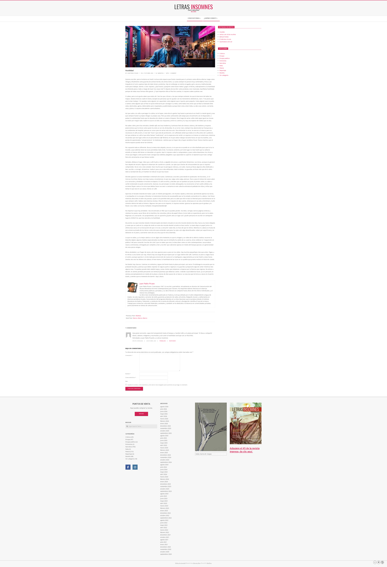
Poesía (222, 68)
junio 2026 (163, 411)
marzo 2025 (164, 448)
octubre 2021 (164, 537)
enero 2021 (164, 544)
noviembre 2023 (165, 486)
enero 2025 (164, 452)
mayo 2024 (163, 472)
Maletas (138, 316)
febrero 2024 (164, 479)
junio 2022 (163, 523)
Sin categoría (224, 75)
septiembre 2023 (166, 491)
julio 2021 (163, 542)
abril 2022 (163, 527)
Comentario (128, 355)
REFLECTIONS (224, 37)
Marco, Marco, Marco (140, 318)
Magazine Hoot (196, 563)
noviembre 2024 (165, 457)
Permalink (163, 341)
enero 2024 (164, 482)
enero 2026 (164, 423)
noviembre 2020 (165, 549)
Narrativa (161, 73)
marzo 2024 (164, 477)
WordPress (209, 563)
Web (126, 381)
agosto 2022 (164, 520)
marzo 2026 (164, 419)
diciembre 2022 (165, 513)
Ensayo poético (225, 58)
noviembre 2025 (165, 428)
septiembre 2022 (166, 518)
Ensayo (222, 56)
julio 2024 (163, 467)
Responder (172, 341)
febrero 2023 (164, 508)
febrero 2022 (164, 532)
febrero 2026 (164, 421)
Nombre (128, 373)
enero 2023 (164, 511)
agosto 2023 (164, 494)
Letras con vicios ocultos (228, 34)
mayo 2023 (163, 501)
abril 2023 (163, 503)
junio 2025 (163, 440)
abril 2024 (163, 474)
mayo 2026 (163, 414)
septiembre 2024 (166, 462)
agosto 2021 (164, 540)
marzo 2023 (164, 506)
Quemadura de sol (226, 42)
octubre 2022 (164, 515)
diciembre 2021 (165, 535)
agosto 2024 (164, 465)
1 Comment (173, 73)
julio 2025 (163, 438)
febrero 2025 (164, 450)
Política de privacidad (180, 563)
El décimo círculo (225, 39)
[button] (375, 562)
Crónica (222, 53)
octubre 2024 (164, 460)
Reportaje (223, 70)
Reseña (222, 73)
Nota (221, 66)
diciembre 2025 (165, 426)
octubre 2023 (164, 489)
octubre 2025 (164, 431)
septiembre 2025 (166, 433)
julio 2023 (163, 496)
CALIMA (222, 32)
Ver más (141, 414)
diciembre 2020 (165, 547)
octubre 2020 (164, 552)
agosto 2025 (164, 436)
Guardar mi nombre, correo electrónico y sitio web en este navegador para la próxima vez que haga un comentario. (158, 385)
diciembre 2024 (165, 455)
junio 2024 (163, 469)
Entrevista (223, 61)
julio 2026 (163, 409)
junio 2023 (163, 498)
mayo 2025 (163, 443)
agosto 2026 (164, 407)
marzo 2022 (164, 530)
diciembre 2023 (165, 484)
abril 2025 (163, 445)
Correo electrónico (130, 377)
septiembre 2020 (166, 554)
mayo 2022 (163, 525)
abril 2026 (163, 416)
